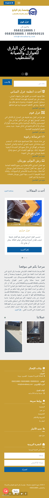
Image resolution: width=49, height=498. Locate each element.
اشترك (24, 469)
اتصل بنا (42, 421)
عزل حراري (24, 230)
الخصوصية (41, 414)
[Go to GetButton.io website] (6, 495)
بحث (6, 82)
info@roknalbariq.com (24, 36)
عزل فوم (24, 21)
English (8, 3)
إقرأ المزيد (24, 250)
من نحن (42, 410)
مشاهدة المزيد (8, 191)
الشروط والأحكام (39, 417)
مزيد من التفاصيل (38, 108)
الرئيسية (42, 407)
